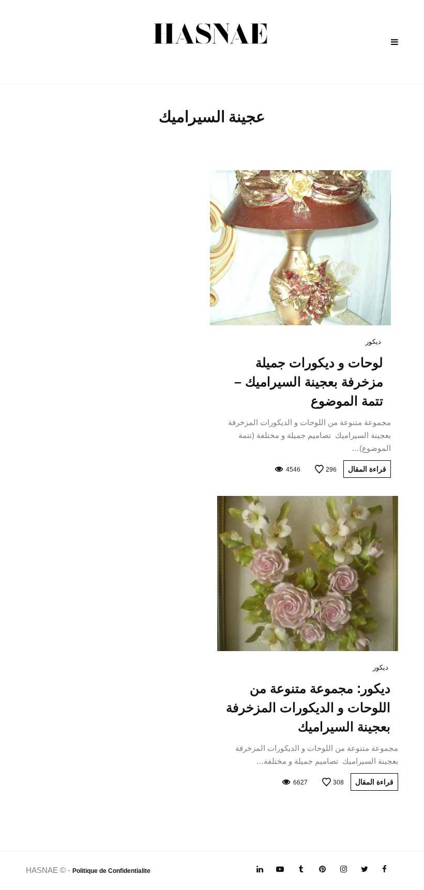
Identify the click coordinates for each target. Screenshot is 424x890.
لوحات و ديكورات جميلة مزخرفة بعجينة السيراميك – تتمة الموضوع (308, 381)
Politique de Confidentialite (111, 870)
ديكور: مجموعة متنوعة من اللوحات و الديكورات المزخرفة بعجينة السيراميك (308, 707)
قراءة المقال (367, 469)
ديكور (373, 341)
